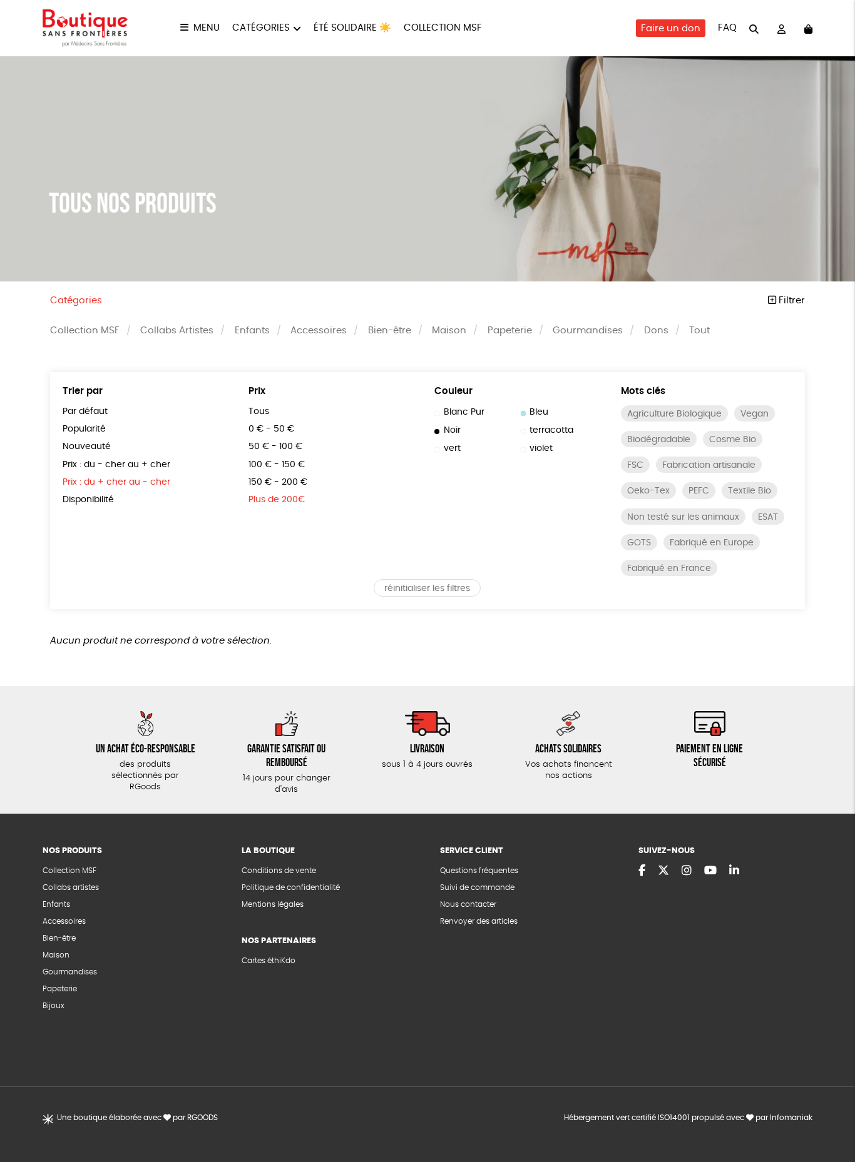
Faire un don (670, 28)
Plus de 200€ (276, 499)
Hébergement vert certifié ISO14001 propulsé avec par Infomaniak (688, 1117)
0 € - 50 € (271, 429)
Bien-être (389, 330)
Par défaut (85, 411)
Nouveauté (87, 446)
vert (452, 448)
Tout (699, 330)
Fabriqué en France (669, 568)
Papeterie (510, 330)
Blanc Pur (464, 412)
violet (541, 448)
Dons (656, 330)
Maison (449, 330)
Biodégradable (658, 439)
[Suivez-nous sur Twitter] (663, 871)
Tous (258, 411)
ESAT (768, 517)
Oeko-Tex (648, 491)
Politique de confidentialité (291, 887)
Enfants (252, 330)
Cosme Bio (732, 439)
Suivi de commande (477, 887)
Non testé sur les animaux (683, 517)
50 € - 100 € (275, 446)
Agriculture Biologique (674, 414)
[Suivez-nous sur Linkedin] (734, 871)
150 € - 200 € (277, 482)
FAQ (727, 28)
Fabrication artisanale (708, 465)
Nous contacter (468, 904)
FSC (635, 465)
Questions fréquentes (479, 870)
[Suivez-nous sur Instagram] (687, 871)
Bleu (539, 412)
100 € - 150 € (276, 464)
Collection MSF (443, 28)
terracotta (551, 430)
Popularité (84, 429)
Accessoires (318, 330)
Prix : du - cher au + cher (116, 464)
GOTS (639, 542)
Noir (452, 430)
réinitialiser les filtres (427, 588)
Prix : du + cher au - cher (116, 482)
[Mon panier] (808, 28)
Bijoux (53, 1005)
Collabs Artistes (176, 330)
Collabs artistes (71, 887)
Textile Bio (749, 491)
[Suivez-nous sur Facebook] (641, 871)
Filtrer (790, 300)
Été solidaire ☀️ (352, 28)
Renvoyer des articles (479, 921)
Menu (206, 28)
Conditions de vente (279, 870)
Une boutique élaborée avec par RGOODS (137, 1117)
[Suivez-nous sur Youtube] (710, 871)
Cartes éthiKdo (268, 960)
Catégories (261, 28)
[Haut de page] (829, 1111)
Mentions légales (273, 904)
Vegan (754, 414)
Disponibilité (88, 499)
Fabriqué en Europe (712, 542)
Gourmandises (588, 330)
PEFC (699, 491)
